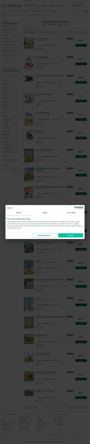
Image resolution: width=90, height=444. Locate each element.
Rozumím (71, 235)
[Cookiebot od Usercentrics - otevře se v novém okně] (75, 207)
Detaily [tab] (45, 212)
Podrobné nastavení (44, 235)
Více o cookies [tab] (71, 212)
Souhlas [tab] (18, 212)
